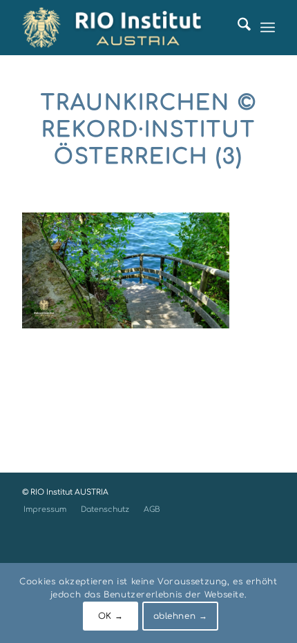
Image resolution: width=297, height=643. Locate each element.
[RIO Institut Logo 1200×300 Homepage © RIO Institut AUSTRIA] (123, 27)
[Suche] (237, 27)
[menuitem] (237, 27)
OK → (111, 616)
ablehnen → (180, 616)
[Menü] (267, 27)
